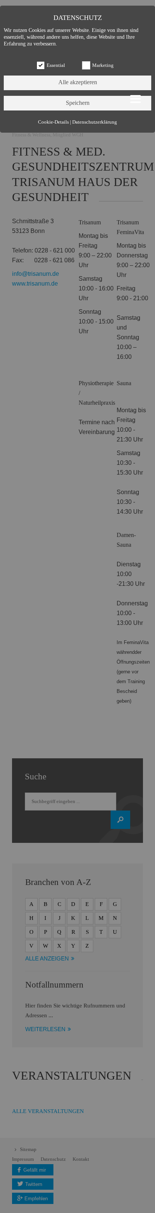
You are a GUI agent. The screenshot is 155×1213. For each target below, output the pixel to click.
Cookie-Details (53, 122)
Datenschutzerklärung (94, 122)
